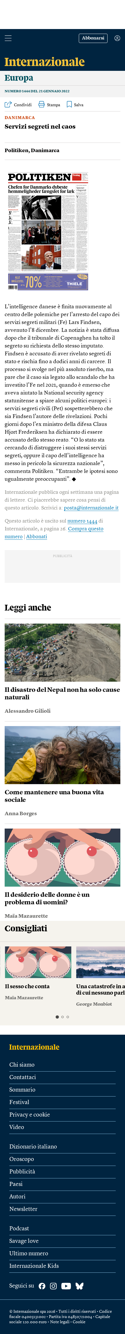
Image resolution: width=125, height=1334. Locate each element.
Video (16, 1127)
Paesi (16, 1184)
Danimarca (20, 118)
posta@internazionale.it (91, 508)
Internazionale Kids (34, 1266)
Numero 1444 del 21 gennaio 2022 (37, 91)
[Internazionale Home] (36, 1047)
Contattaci (22, 1078)
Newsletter (23, 1209)
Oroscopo (21, 1159)
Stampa (53, 105)
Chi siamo (22, 1065)
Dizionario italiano (33, 1147)
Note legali (59, 1322)
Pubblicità (22, 1172)
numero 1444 (82, 521)
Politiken (16, 150)
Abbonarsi (93, 38)
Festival (19, 1103)
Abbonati (36, 536)
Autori (17, 1197)
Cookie (79, 1322)
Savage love (24, 1241)
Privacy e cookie (29, 1115)
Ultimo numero (28, 1254)
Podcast (19, 1229)
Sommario (22, 1090)
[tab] (57, 1016)
